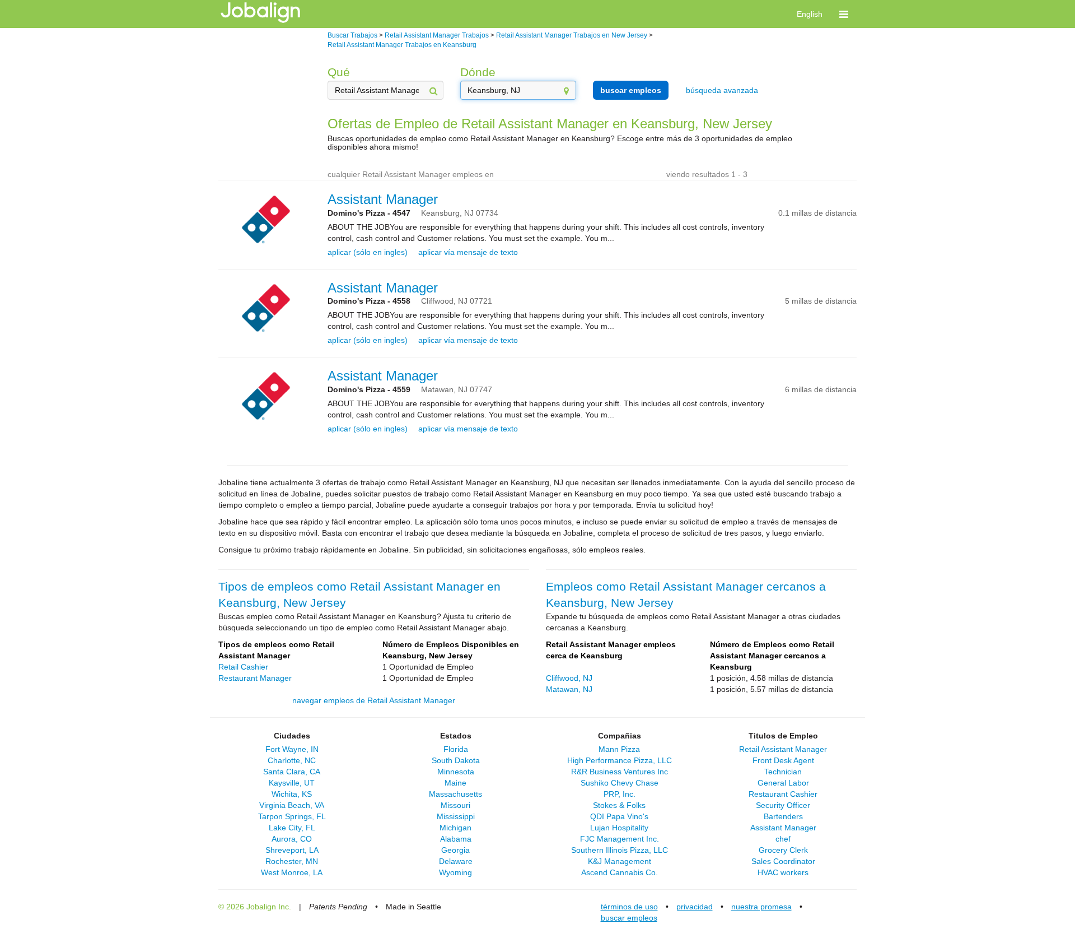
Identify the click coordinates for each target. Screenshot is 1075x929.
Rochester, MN (291, 861)
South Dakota (456, 760)
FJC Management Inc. (619, 838)
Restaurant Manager (255, 677)
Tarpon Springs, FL (292, 816)
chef (783, 838)
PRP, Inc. (619, 793)
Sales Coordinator (783, 861)
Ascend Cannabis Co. (619, 872)
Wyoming (455, 872)
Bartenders (783, 816)
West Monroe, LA (291, 872)
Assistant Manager (383, 199)
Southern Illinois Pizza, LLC (619, 850)
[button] (844, 14)
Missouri (455, 805)
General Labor (783, 782)
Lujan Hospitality (619, 827)
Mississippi (456, 816)
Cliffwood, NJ (569, 677)
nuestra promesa (761, 906)
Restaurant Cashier (783, 793)
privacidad (694, 906)
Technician (783, 771)
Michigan (455, 827)
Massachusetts (455, 793)
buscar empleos (630, 90)
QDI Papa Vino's (619, 816)
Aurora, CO (292, 838)
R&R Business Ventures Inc (619, 771)
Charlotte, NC (292, 760)
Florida (455, 749)
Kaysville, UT (292, 782)
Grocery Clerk (783, 850)
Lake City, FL (292, 827)
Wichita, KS (292, 793)
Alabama (455, 838)
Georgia (455, 850)
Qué (339, 72)
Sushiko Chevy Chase (619, 782)
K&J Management (619, 861)
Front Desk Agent (783, 760)
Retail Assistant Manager (783, 749)
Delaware (456, 861)
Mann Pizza (619, 749)
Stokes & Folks (619, 805)
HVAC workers (783, 872)
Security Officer (783, 805)
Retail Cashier (243, 666)
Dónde (478, 72)
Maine (455, 782)
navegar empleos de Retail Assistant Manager (373, 700)
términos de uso (629, 906)
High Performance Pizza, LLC (619, 760)
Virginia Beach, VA (291, 805)
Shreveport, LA (292, 850)
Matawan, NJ (569, 689)
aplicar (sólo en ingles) (368, 252)
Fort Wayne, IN (292, 749)
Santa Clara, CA (291, 771)
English (809, 14)
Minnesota (455, 771)
